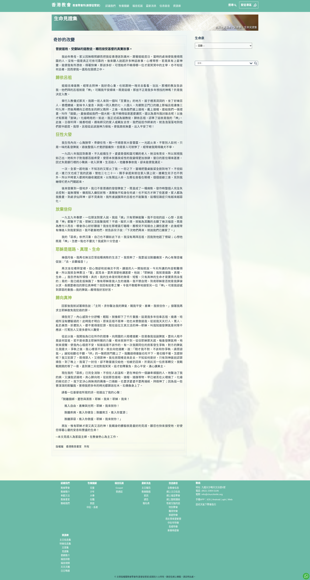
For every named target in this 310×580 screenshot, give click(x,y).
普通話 (119, 491)
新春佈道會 (173, 530)
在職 (92, 499)
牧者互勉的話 (173, 503)
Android (216, 499)
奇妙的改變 (64, 39)
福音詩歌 (65, 559)
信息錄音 (165, 6)
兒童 (92, 488)
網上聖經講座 (173, 499)
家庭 (92, 503)
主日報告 (146, 488)
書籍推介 (65, 555)
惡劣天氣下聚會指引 (206, 504)
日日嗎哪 (65, 571)
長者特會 (173, 526)
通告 (146, 499)
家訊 (146, 495)
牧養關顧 (124, 6)
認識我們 (110, 6)
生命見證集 (250, 27)
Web (230, 499)
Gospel (119, 488)
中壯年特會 (173, 522)
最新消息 (151, 6)
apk (224, 499)
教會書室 (65, 499)
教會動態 (146, 491)
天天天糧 (65, 567)
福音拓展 (137, 6)
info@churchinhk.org (212, 494)
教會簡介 (65, 491)
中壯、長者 (92, 507)
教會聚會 (65, 488)
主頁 (217, 27)
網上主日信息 (173, 491)
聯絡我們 (65, 503)
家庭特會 (173, 515)
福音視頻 (65, 563)
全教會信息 (173, 488)
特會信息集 (65, 543)
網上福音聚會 (173, 495)
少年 (92, 491)
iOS (209, 499)
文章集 (65, 547)
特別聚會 (173, 507)
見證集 (65, 551)
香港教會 (62, 5)
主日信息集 (65, 540)
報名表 (146, 503)
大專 (92, 495)
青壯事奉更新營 (173, 519)
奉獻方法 (65, 495)
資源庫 (177, 6)
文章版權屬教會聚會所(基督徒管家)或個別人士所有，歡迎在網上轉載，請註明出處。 (156, 576)
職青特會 (173, 511)
